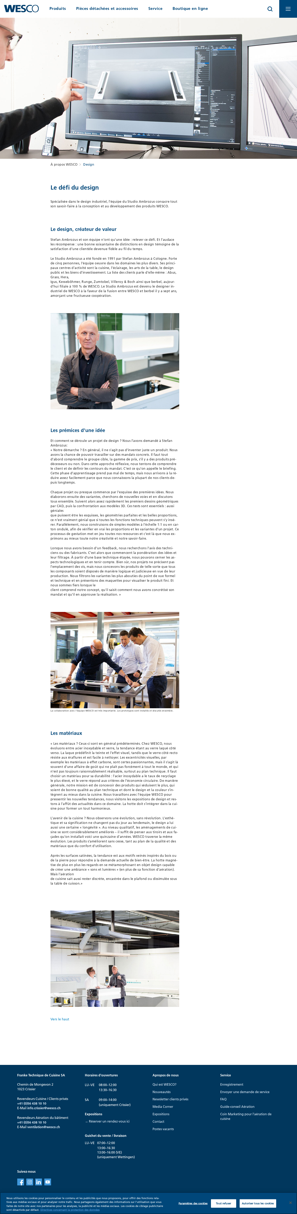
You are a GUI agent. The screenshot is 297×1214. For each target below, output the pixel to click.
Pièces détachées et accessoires (107, 8)
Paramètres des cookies (193, 1203)
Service (155, 8)
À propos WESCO (64, 164)
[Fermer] (290, 1202)
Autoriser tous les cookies (258, 1203)
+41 (20, 1122)
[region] (148, 1203)
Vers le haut (60, 1019)
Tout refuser (223, 1203)
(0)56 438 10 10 (35, 1122)
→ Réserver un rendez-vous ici (107, 1121)
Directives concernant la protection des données (70, 1209)
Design (88, 164)
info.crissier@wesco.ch (44, 1108)
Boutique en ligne (190, 8)
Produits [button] (58, 8)
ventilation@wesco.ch (43, 1127)
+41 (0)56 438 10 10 (31, 1103)
